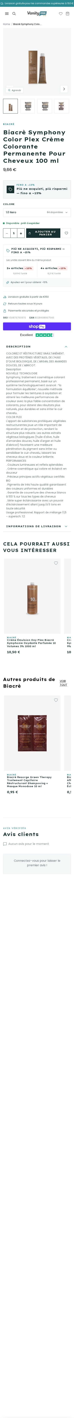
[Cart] (67, 13)
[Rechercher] (14, 13)
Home (6, 24)
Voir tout (63, 683)
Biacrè (8, 124)
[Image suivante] (64, 89)
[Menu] (7, 13)
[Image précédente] (10, 89)
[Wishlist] (60, 13)
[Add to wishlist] (66, 233)
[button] (37, 62)
